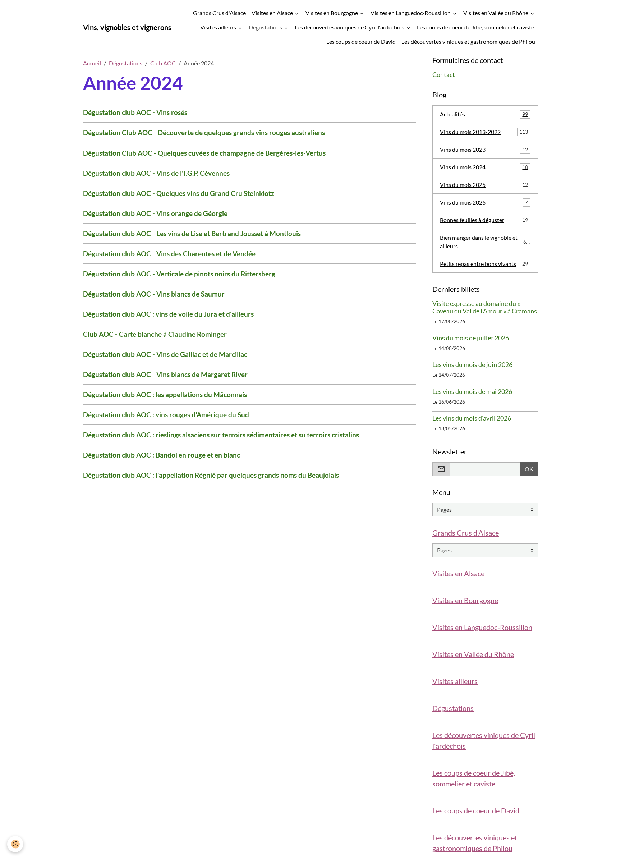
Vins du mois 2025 (484, 184)
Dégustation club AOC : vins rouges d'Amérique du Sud (166, 414)
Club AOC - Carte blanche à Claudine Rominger (155, 334)
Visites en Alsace (273, 12)
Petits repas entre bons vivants (484, 263)
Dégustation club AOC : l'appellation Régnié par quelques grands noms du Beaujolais (211, 475)
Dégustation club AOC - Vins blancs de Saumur (154, 294)
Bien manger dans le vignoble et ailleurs (484, 241)
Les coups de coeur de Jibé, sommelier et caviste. (476, 27)
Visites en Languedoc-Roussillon (411, 12)
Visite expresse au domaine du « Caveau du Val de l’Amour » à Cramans (484, 307)
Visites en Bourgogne (332, 12)
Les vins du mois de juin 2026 (472, 364)
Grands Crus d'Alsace (219, 12)
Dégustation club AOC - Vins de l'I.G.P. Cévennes (156, 173)
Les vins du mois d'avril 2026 (471, 418)
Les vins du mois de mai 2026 (472, 391)
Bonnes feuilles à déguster (484, 219)
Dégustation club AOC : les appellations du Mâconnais (165, 394)
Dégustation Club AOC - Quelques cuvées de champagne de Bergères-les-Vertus (204, 153)
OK (529, 468)
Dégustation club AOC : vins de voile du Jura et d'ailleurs (168, 314)
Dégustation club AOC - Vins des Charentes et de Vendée (169, 253)
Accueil (92, 63)
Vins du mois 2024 (484, 167)
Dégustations (266, 27)
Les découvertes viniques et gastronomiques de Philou (468, 41)
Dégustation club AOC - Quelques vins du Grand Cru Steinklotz (178, 193)
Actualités (484, 114)
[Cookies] (15, 844)
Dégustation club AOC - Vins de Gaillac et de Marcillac (165, 354)
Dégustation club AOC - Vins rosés (135, 112)
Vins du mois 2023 (484, 149)
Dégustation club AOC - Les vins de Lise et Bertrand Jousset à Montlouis (192, 233)
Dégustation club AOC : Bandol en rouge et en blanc (161, 455)
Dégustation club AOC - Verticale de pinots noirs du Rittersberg (179, 274)
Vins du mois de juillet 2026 (470, 338)
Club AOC (163, 63)
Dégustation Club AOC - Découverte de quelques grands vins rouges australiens (204, 132)
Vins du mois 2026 (484, 202)
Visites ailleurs (218, 27)
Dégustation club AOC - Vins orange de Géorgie (155, 213)
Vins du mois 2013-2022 (484, 131)
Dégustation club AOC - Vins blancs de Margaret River (165, 374)
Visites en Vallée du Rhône (496, 12)
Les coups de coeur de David (361, 41)
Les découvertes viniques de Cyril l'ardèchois (350, 27)
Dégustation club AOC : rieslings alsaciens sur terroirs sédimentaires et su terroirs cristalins (221, 435)
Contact (443, 74)
